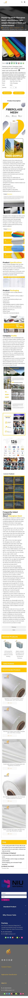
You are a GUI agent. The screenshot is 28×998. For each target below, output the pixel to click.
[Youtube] (13, 937)
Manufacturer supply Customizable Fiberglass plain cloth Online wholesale (14, 732)
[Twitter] (15, 937)
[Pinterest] (23, 994)
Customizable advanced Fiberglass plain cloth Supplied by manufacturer (14, 765)
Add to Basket (19, 93)
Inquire (8, 93)
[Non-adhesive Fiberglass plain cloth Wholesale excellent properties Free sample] (14, 783)
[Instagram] (22, 937)
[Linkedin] (10, 937)
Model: (3, 81)
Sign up (5, 899)
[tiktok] (19, 937)
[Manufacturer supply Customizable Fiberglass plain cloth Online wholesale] (14, 718)
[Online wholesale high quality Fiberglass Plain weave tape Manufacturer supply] (14, 816)
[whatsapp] (6, 937)
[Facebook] (8, 937)
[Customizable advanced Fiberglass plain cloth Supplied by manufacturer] (14, 751)
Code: (3, 85)
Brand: (3, 83)
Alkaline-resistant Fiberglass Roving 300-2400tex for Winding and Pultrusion (20, 655)
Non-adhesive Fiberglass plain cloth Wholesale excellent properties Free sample (14, 797)
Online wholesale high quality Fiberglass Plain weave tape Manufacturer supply (14, 830)
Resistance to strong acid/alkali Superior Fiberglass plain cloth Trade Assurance (14, 699)
